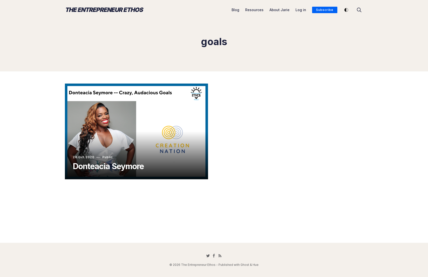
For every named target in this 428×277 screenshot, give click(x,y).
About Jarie (279, 10)
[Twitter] (208, 256)
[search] (359, 10)
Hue (256, 265)
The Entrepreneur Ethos (104, 10)
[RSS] (220, 256)
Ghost (245, 265)
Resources (254, 10)
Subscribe (324, 10)
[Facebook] (214, 256)
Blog (235, 10)
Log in (300, 10)
